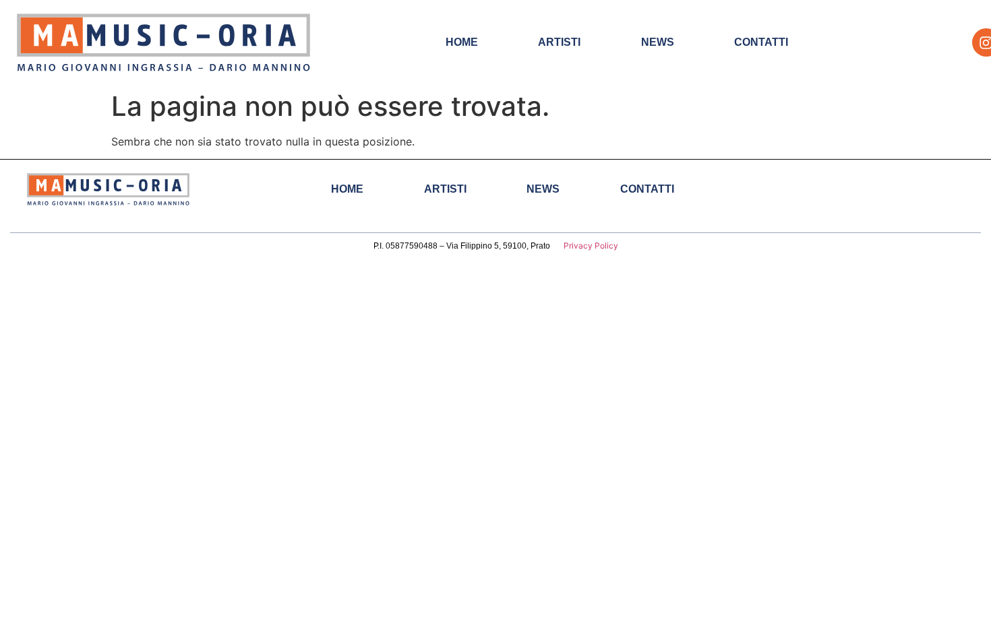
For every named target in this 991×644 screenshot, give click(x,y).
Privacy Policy (591, 245)
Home (462, 42)
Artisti (559, 42)
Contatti (761, 42)
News (657, 42)
